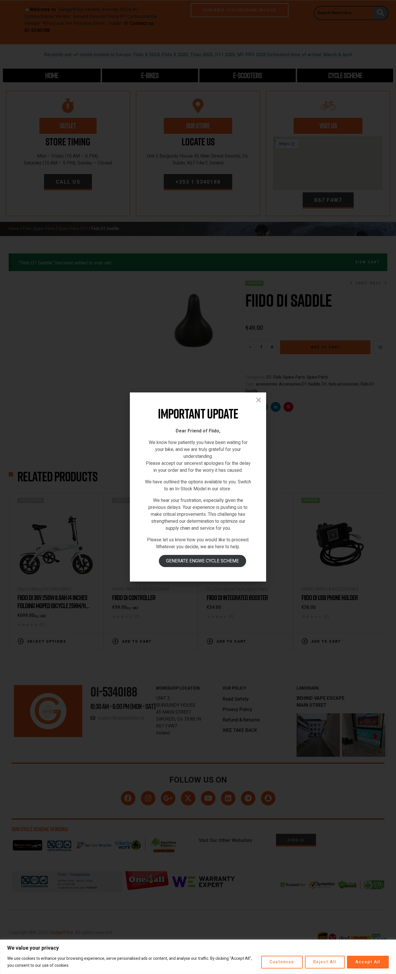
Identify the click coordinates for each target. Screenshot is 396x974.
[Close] (258, 400)
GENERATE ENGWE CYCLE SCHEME (202, 561)
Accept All (367, 962)
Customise (282, 962)
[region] (198, 957)
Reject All (324, 962)
